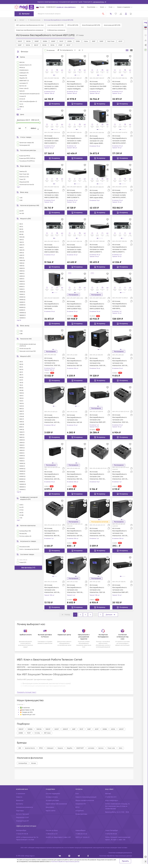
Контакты (19, 804)
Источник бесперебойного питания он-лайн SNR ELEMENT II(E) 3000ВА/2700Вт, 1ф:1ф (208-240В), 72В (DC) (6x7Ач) (52, 248)
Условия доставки (52, 800)
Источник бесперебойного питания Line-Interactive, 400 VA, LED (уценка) (120, 532)
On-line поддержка (53, 794)
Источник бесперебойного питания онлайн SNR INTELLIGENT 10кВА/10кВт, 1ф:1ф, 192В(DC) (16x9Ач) (119, 139)
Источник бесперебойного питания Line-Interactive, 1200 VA (97, 588)
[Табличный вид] (131, 50)
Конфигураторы (81, 814)
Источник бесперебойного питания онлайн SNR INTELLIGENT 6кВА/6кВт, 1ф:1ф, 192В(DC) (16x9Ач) (119, 194)
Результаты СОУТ (22, 817)
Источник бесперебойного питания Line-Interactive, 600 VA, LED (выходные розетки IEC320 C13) (98, 532)
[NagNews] (78, 856)
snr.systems (80, 811)
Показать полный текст (26, 692)
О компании (20, 794)
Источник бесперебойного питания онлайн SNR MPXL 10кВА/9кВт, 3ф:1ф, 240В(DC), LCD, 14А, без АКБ (119, 305)
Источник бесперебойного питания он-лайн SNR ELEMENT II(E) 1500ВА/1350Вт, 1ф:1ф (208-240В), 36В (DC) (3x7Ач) (52, 194)
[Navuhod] (69, 856)
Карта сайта (50, 811)
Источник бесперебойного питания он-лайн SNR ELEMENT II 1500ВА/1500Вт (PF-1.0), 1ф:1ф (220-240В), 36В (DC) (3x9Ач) (52, 85)
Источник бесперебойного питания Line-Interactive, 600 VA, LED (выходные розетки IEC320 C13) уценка (75, 532)
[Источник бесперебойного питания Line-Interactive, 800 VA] (77, 338)
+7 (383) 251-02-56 (81, 834)
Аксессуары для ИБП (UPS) (112, 25)
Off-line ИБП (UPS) (72, 25)
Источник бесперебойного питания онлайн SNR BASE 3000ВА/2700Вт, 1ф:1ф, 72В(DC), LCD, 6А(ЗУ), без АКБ (51, 305)
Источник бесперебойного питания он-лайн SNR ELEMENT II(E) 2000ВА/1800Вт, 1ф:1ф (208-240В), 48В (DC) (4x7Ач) (75, 248)
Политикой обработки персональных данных (65, 861)
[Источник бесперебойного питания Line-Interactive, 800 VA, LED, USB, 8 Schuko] (54, 508)
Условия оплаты (52, 797)
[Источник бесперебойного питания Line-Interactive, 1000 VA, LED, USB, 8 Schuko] (122, 395)
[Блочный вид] (127, 50)
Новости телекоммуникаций (86, 797)
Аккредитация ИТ (22, 821)
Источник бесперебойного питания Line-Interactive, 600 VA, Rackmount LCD (120, 362)
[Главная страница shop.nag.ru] (24, 7)
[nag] (88, 856)
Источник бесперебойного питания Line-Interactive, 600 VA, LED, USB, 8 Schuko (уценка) (120, 475)
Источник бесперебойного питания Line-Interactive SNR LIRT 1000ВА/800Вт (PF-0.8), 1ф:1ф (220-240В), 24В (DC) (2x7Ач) (120, 589)
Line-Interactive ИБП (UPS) (55, 25)
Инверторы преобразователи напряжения (29, 30)
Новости (19, 797)
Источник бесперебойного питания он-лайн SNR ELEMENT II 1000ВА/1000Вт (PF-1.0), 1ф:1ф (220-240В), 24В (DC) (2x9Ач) (75, 139)
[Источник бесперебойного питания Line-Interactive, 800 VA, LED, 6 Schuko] (100, 452)
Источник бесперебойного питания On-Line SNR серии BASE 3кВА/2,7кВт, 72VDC (97, 194)
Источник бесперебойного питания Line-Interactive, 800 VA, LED (74, 475)
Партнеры (20, 811)
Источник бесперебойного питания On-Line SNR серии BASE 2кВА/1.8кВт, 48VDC (97, 139)
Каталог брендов (22, 814)
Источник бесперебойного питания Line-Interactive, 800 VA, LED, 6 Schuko (97, 475)
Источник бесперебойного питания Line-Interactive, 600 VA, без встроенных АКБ (52, 589)
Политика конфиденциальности (120, 853)
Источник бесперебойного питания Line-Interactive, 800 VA (74, 362)
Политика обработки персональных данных (115, 856)
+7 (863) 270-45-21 (51, 834)
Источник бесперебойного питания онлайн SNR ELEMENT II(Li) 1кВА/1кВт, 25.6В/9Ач (97, 305)
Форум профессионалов (85, 800)
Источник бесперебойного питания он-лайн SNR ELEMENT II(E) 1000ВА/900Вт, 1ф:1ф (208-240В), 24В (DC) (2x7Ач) (120, 85)
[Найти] (103, 14)
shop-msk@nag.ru (70, 7)
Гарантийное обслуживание (56, 804)
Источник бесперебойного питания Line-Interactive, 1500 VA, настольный (75, 589)
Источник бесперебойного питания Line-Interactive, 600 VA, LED (52, 419)
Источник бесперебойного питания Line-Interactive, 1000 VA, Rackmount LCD (52, 362)
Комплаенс (50, 807)
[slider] (17, 123)
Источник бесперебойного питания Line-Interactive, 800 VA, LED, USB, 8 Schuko (52, 532)
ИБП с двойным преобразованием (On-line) (29, 25)
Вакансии (19, 800)
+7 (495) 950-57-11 (51, 7)
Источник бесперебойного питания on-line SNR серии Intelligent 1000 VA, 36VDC (98, 85)
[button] (74, 2)
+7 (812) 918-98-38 (111, 834)
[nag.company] (60, 856)
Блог (82, 7)
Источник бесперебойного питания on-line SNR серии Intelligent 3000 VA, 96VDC (75, 85)
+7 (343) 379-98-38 (22, 834)
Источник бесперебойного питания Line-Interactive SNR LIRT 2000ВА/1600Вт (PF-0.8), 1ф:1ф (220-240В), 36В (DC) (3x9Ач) (98, 418)
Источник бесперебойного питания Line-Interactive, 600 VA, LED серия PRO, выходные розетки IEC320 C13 (52, 475)
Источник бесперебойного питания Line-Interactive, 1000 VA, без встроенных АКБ (98, 362)
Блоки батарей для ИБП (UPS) (91, 25)
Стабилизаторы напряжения (56, 30)
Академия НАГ (81, 804)
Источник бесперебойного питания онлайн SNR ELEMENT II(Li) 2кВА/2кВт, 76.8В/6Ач (75, 305)
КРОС (78, 807)
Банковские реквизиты (24, 807)
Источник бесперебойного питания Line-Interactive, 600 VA (74, 418)
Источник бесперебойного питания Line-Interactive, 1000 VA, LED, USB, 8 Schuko (120, 418)
